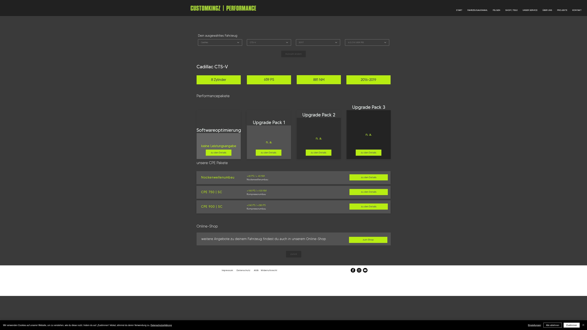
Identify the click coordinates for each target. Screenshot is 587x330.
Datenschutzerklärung (161, 325)
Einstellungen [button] (534, 325)
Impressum (227, 270)
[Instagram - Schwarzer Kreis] (359, 270)
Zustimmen (571, 325)
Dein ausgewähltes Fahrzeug (217, 35)
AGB (255, 270)
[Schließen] (583, 325)
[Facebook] (353, 270)
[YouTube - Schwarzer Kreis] (365, 270)
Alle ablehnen (552, 325)
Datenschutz (244, 270)
